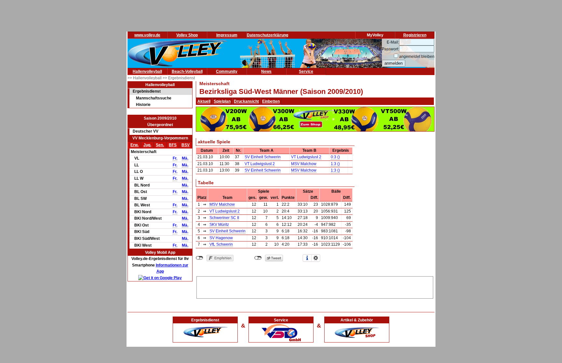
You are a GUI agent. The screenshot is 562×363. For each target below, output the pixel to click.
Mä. (185, 158)
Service (306, 71)
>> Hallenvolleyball (145, 78)
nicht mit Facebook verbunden (199, 258)
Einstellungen (315, 258)
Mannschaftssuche (153, 98)
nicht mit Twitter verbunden (258, 258)
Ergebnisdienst (147, 91)
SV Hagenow (221, 238)
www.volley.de (147, 35)
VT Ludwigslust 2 (306, 157)
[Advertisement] (315, 286)
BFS (173, 145)
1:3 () (335, 164)
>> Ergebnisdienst (179, 78)
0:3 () (335, 157)
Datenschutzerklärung (267, 35)
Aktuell (203, 101)
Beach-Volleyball (187, 71)
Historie (143, 104)
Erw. (134, 145)
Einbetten (271, 101)
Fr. (175, 158)
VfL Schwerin (221, 244)
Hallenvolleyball (147, 71)
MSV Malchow (303, 164)
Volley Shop (187, 35)
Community (226, 71)
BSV (185, 145)
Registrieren (414, 35)
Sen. (160, 145)
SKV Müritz (219, 224)
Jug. (147, 145)
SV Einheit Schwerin (263, 157)
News (266, 71)
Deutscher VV (145, 131)
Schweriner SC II (224, 217)
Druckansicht (246, 101)
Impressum (226, 35)
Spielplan (222, 101)
